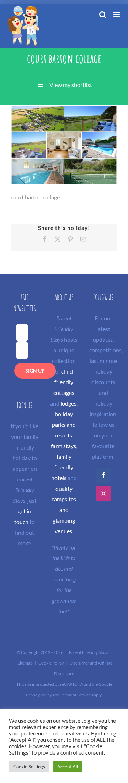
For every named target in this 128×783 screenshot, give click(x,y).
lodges (68, 403)
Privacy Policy (39, 694)
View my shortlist (70, 84)
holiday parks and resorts (64, 424)
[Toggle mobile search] (102, 14)
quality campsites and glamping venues (64, 509)
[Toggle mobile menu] (117, 14)
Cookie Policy (51, 663)
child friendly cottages (63, 382)
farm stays (63, 445)
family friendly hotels (62, 467)
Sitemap (25, 663)
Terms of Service (75, 694)
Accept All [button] (67, 767)
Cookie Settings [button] (29, 767)
